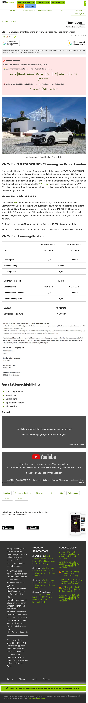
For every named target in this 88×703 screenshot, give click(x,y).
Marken (12, 10)
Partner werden (26, 2)
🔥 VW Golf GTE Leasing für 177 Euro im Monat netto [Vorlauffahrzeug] (69, 573)
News (20, 6)
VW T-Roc (74, 74)
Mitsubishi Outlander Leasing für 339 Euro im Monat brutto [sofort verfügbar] (69, 555)
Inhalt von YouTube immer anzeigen (45, 473)
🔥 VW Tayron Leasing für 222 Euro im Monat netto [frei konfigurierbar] (70, 589)
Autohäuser (58, 2)
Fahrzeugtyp (79, 14)
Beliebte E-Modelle (45, 10)
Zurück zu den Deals (10, 21)
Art (62, 10)
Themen (46, 679)
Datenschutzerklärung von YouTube (53, 467)
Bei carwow (35, 89)
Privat (48, 74)
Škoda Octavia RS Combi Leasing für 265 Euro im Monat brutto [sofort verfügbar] (69, 598)
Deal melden (43, 2)
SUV (55, 74)
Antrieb (79, 10)
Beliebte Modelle (29, 10)
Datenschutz (41, 698)
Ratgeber (30, 6)
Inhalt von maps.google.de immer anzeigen (45, 434)
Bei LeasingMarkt (50, 89)
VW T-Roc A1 (44, 79)
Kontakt (34, 679)
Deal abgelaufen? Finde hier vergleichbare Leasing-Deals (44, 688)
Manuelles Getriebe (26, 74)
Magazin (9, 679)
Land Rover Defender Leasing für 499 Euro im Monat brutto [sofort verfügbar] (69, 565)
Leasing (13, 74)
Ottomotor (40, 74)
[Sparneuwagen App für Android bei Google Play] (38, 528)
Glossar (22, 679)
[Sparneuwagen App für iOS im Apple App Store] (14, 528)
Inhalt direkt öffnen (76, 444)
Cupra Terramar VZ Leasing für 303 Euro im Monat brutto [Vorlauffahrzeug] (70, 581)
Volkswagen (64, 74)
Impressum (32, 698)
